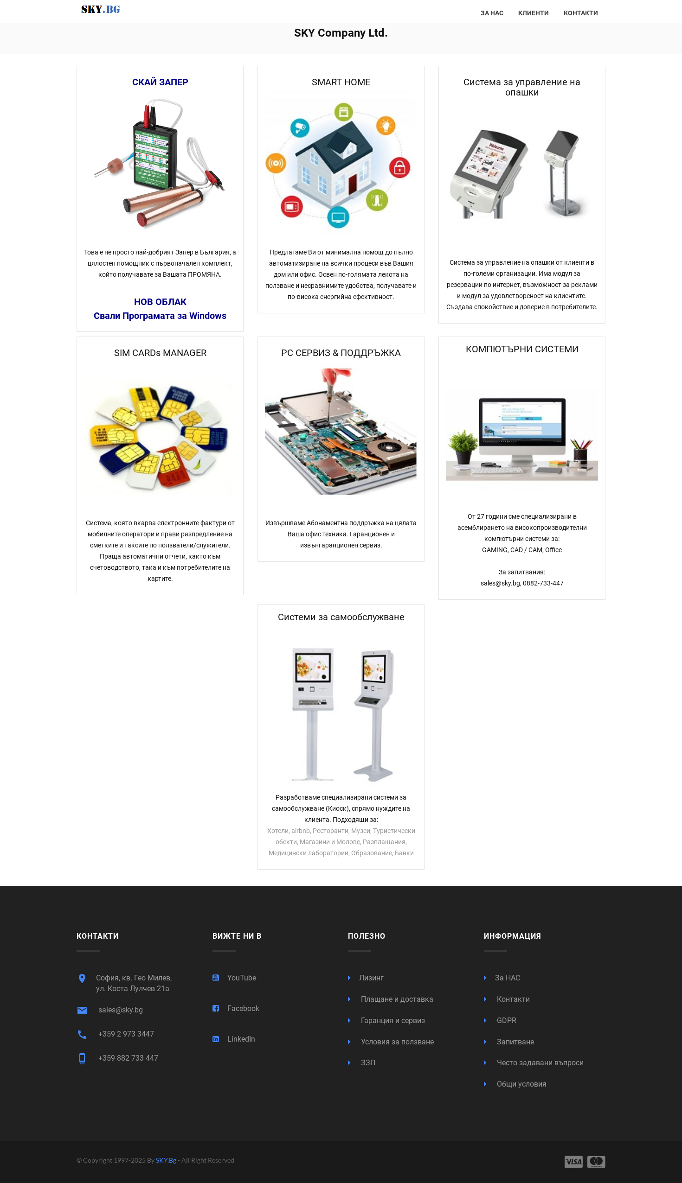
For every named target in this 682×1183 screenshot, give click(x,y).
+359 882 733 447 (117, 1058)
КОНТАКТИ (581, 13)
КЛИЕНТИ (533, 13)
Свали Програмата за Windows (160, 315)
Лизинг (371, 977)
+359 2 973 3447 (115, 1034)
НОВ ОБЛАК (160, 301)
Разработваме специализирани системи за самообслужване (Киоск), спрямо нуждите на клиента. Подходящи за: (341, 808)
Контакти (512, 999)
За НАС (507, 977)
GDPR (505, 1020)
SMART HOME (341, 82)
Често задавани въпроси (539, 1062)
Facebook (243, 1008)
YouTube (241, 977)
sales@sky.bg (110, 1010)
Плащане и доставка (396, 999)
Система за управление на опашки (521, 87)
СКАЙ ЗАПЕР (160, 82)
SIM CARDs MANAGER (160, 352)
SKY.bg (167, 1160)
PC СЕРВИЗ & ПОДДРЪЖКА (341, 352)
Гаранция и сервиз (392, 1020)
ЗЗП (367, 1062)
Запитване (514, 1041)
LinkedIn (241, 1039)
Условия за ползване (396, 1041)
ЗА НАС (492, 13)
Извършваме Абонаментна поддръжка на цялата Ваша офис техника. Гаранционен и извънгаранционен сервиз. (341, 534)
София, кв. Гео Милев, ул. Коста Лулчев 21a (124, 983)
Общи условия (521, 1084)
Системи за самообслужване (341, 617)
